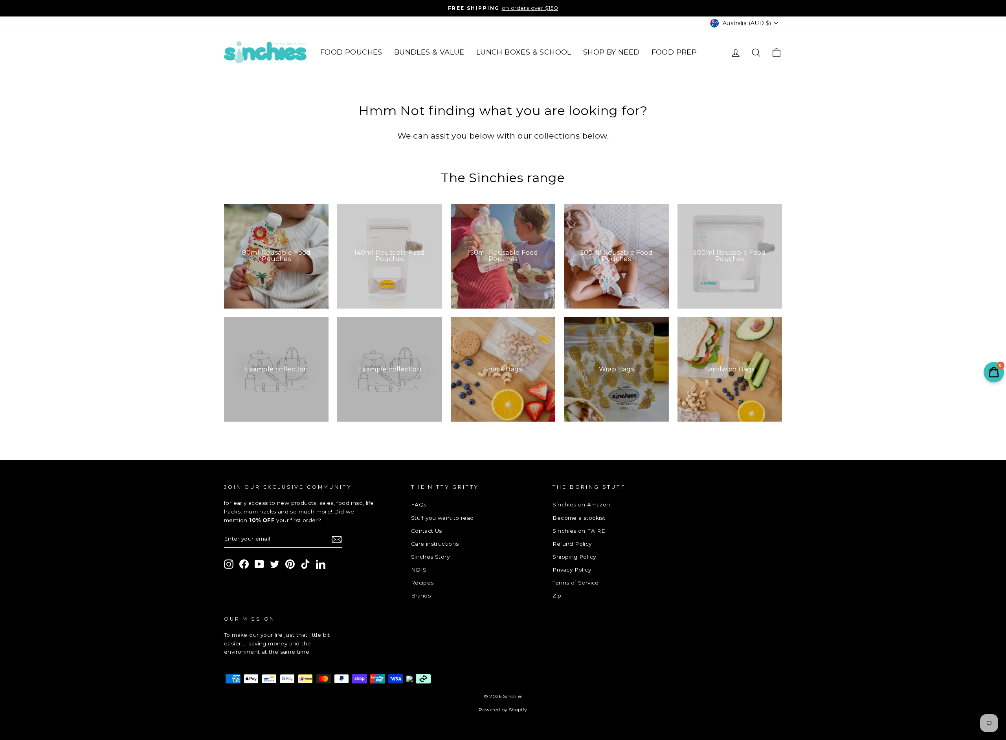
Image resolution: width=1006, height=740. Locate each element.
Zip (557, 595)
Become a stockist (579, 518)
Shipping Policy (574, 557)
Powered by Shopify (503, 710)
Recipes (422, 582)
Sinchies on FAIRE (579, 531)
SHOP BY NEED (611, 52)
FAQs (419, 504)
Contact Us (426, 531)
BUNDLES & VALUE (429, 52)
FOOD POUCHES (351, 52)
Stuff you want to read (442, 518)
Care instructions (435, 544)
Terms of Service (575, 582)
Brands (421, 595)
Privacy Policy (572, 569)
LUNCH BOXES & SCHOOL (523, 52)
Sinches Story (430, 557)
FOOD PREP (674, 52)
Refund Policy (572, 544)
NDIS (419, 569)
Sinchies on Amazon (581, 504)
